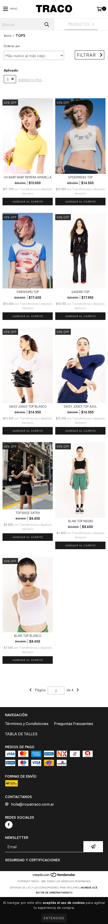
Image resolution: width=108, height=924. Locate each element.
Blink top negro (80, 521)
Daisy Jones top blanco (27, 406)
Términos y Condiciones (26, 723)
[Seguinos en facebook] (9, 825)
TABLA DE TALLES (21, 734)
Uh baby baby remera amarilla (27, 177)
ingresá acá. (89, 887)
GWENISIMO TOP (28, 291)
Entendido (54, 918)
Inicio (8, 35)
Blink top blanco (27, 635)
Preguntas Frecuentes (73, 723)
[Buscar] (46, 24)
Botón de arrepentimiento (54, 892)
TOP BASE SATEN (28, 512)
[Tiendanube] (54, 876)
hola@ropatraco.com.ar (32, 804)
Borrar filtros (30, 80)
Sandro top (80, 291)
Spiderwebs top (80, 177)
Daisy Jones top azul (80, 406)
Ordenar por (12, 46)
